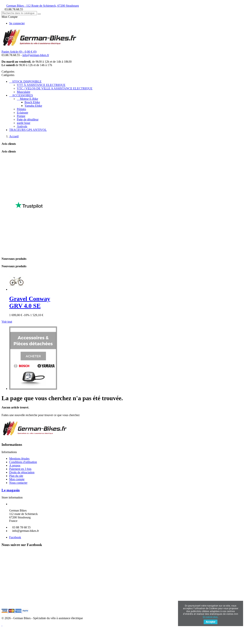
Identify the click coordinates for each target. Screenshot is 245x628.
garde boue (23, 123)
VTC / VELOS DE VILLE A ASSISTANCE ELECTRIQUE (54, 88)
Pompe (21, 116)
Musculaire (23, 91)
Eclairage (22, 112)
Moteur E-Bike (29, 98)
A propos (14, 465)
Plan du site (16, 475)
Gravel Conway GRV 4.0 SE (29, 302)
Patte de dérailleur (27, 119)
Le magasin (11, 490)
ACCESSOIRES (22, 95)
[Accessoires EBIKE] (33, 388)
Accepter (210, 622)
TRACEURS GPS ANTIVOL (28, 129)
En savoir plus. (210, 617)
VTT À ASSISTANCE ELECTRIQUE (41, 85)
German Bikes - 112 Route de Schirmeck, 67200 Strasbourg (42, 5)
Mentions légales (19, 458)
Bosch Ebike (32, 102)
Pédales (21, 109)
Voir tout (7, 321)
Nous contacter (18, 482)
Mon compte (16, 479)
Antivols (22, 126)
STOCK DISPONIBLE (27, 81)
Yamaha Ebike (33, 105)
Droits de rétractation (21, 472)
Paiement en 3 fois (20, 469)
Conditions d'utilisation (23, 462)
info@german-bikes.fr (35, 55)
